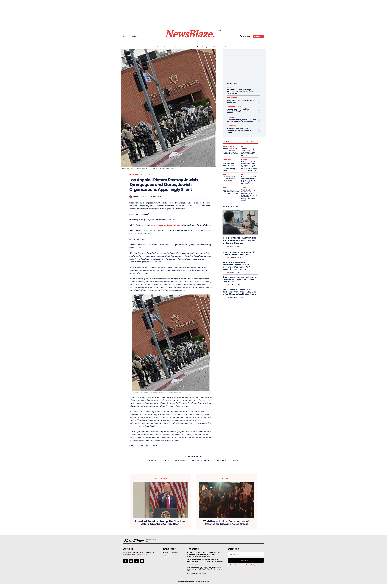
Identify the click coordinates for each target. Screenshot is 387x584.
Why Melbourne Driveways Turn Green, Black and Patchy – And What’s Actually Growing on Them (230, 166)
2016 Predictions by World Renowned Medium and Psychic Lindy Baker (241, 121)
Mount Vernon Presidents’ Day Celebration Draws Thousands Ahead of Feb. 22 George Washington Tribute (239, 291)
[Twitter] (131, 561)
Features (230, 117)
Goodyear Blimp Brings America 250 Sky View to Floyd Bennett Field (239, 253)
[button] (136, 36)
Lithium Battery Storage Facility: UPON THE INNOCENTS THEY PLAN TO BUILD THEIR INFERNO (240, 279)
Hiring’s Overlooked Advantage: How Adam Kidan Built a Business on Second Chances (240, 240)
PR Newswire (167, 556)
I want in (244, 560)
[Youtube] (142, 561)
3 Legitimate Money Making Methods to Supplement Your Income (238, 111)
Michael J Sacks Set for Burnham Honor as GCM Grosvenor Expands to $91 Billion (230, 151)
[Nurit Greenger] (131, 196)
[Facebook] (125, 561)
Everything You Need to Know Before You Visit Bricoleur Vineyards (230, 179)
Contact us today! (142, 555)
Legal (229, 87)
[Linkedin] (136, 561)
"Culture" (246, 141)
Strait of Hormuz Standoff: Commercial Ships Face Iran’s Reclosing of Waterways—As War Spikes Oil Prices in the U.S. (237, 265)
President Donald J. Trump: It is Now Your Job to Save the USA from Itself (160, 523)
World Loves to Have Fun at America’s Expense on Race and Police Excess (226, 523)
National (134, 174)
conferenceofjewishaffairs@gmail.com (165, 225)
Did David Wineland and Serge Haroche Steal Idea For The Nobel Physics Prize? (240, 91)
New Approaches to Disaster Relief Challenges (241, 101)
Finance (244, 159)
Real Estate (227, 159)
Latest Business (233, 126)
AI (242, 146)
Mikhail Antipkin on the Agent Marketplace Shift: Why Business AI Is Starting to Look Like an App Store (249, 180)
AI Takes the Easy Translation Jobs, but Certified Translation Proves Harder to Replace (249, 152)
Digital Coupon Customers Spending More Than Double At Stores (239, 130)
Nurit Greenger (141, 197)
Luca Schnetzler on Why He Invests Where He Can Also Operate (231, 191)
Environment (232, 97)
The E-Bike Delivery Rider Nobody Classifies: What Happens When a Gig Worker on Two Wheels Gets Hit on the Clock (249, 195)
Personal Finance (234, 106)
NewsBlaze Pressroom (170, 553)
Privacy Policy (250, 565)
